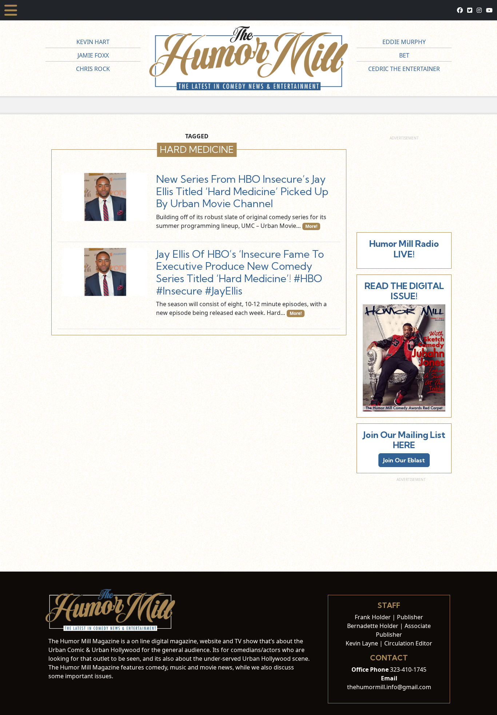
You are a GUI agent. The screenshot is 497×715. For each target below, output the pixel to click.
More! (311, 226)
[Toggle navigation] (10, 10)
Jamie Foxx (93, 55)
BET (404, 55)
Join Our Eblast (404, 460)
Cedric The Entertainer (404, 69)
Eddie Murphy (404, 42)
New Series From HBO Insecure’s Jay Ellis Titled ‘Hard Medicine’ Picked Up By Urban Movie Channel (242, 191)
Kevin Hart (93, 42)
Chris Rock (93, 69)
